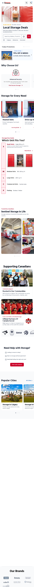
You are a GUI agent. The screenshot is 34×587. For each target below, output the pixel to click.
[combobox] (12, 36)
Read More (28, 151)
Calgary (9, 40)
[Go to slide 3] (18, 89)
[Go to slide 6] (29, 46)
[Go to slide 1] (23, 46)
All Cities (28, 381)
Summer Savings (17, 51)
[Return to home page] (7, 3)
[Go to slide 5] (28, 46)
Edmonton (15, 40)
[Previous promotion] (2, 55)
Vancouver (22, 40)
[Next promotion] (31, 55)
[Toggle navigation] (2, 2)
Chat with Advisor (17, 365)
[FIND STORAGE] (24, 36)
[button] (17, 155)
